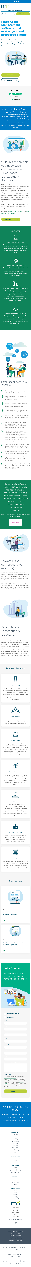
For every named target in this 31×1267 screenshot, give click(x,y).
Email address (7, 1044)
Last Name (6, 1026)
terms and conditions (10, 1078)
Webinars (15, 1194)
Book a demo (10, 1017)
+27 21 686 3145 (17, 1219)
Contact (15, 1179)
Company (6, 1032)
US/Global (15, 1134)
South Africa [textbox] (8, 1059)
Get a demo (22, 13)
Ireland (15, 1138)
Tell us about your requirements (12, 1062)
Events (15, 1196)
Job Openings (15, 1182)
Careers (15, 1180)
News (15, 1192)
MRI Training (15, 1198)
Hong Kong (15, 1150)
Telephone (6, 1050)
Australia (15, 1145)
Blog (15, 1190)
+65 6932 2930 (18, 1240)
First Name (6, 1020)
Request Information (13, 1013)
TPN (15, 1160)
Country (6, 1056)
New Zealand (15, 1147)
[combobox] (15, 1059)
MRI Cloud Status (15, 1172)
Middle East (15, 1141)
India (15, 1152)
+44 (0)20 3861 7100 (16, 1237)
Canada (15, 1143)
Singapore (15, 1149)
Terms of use (7, 1074)
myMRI (15, 1167)
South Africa (15, 1140)
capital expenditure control (15, 211)
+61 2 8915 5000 (18, 1238)
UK (15, 1136)
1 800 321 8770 (16, 1233)
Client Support (15, 1169)
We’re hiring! (15, 1)
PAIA (15, 1184)
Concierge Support (15, 1170)
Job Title (6, 1038)
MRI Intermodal (15, 1159)
